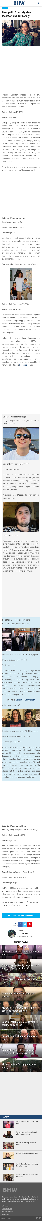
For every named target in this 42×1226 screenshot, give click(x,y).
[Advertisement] (21, 69)
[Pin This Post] (29, 924)
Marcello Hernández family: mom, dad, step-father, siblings (27, 1165)
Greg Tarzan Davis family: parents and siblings (27, 1122)
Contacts (5, 1214)
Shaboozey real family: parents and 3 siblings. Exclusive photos (26, 1133)
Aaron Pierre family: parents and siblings (27, 1153)
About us (5, 1206)
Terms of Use (7, 1209)
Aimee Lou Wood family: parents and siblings (26, 1144)
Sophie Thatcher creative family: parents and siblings (27, 1175)
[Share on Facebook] (20, 924)
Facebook (23, 365)
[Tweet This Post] (25, 924)
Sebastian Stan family (25, 700)
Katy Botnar (23, 933)
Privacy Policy (7, 1211)
